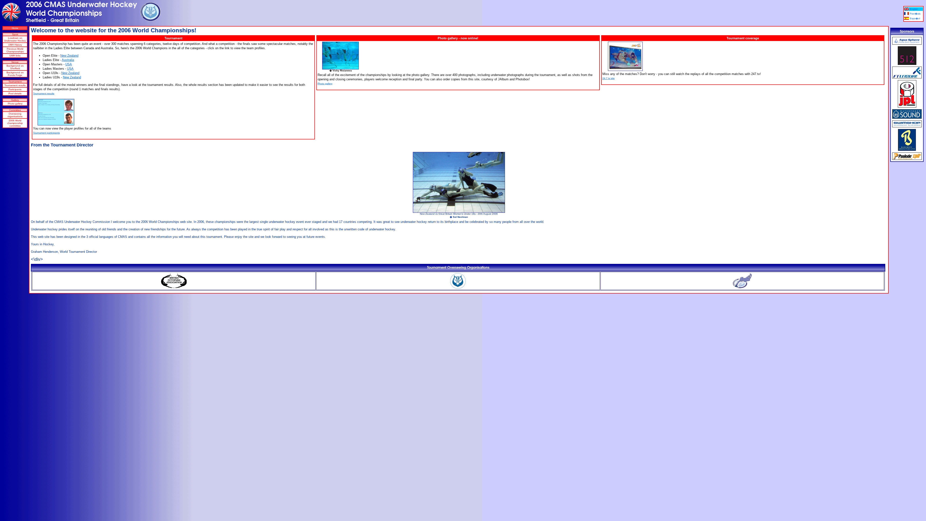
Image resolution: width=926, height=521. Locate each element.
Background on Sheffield (15, 67)
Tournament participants (46, 132)
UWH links (14, 55)
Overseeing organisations (14, 115)
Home (15, 28)
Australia (68, 60)
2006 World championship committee (15, 123)
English (914, 9)
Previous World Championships (15, 50)
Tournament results (15, 85)
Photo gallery (15, 103)
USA (68, 64)
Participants (14, 89)
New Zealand (69, 55)
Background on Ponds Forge (15, 73)
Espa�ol (915, 18)
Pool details (14, 93)
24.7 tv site (608, 78)
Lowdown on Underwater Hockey (15, 39)
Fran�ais (915, 13)
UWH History (15, 44)
